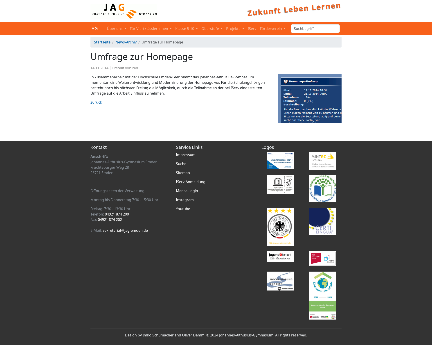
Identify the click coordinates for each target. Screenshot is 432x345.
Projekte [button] (233, 28)
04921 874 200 (117, 214)
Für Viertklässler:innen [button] (149, 28)
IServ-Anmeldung (190, 181)
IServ (252, 28)
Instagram (185, 199)
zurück (96, 102)
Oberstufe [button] (210, 28)
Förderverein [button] (271, 28)
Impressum (186, 154)
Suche (181, 163)
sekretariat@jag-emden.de (125, 230)
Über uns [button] (115, 28)
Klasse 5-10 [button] (185, 28)
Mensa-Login (187, 190)
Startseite (102, 42)
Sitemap (183, 172)
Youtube (183, 208)
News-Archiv (126, 42)
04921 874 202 (110, 219)
